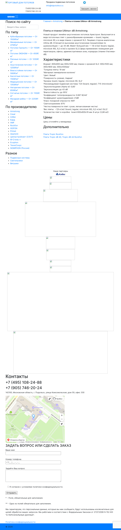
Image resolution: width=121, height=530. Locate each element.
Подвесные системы (20, 158)
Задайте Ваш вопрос (15, 468)
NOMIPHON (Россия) (19, 148)
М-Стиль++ (15, 139)
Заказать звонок (89, 9)
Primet (13, 131)
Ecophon (14, 142)
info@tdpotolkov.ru (54, 5)
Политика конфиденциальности (20, 522)
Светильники (16, 160)
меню (11, 16)
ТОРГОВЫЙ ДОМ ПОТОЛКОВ (26, 527)
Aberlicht (14, 134)
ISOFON (13, 128)
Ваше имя (10, 450)
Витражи (14, 163)
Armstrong (15, 111)
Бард (12, 120)
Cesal (12, 114)
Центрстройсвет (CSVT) (21, 137)
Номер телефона (13, 459)
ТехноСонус (16, 145)
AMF (12, 122)
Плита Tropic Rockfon (53, 134)
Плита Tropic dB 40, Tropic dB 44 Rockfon (62, 137)
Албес (13, 117)
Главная (47, 21)
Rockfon (14, 125)
